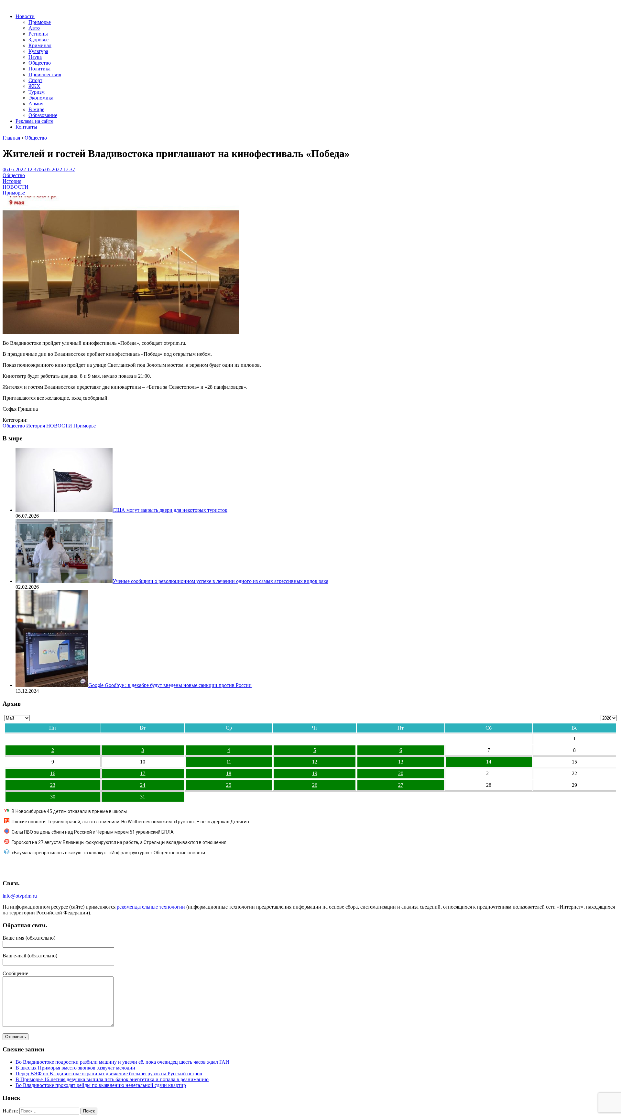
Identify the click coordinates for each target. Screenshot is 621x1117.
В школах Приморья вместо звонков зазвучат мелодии (75, 1067)
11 (228, 761)
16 (52, 773)
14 (488, 761)
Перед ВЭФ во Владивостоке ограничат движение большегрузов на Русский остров (109, 1073)
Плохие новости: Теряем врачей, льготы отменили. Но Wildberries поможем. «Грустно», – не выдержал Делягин (130, 821)
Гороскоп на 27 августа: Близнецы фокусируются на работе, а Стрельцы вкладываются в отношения (119, 842)
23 (52, 785)
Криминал (39, 45)
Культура (38, 51)
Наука (35, 57)
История (12, 181)
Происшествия (44, 74)
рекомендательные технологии (151, 907)
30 (52, 796)
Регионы (38, 34)
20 (400, 773)
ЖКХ (34, 86)
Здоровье (38, 39)
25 (228, 785)
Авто (34, 28)
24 (142, 785)
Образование (42, 115)
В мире (36, 109)
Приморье (39, 22)
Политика (39, 68)
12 (314, 761)
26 (314, 785)
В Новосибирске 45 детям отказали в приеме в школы (69, 811)
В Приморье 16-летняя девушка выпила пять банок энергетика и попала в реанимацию (112, 1079)
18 (228, 773)
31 (142, 796)
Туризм (36, 92)
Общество (39, 63)
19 (314, 773)
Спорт (35, 80)
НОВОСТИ (15, 187)
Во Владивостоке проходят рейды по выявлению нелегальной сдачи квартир (101, 1085)
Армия (35, 103)
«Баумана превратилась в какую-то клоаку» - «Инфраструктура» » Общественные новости (108, 852)
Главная (11, 138)
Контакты (26, 127)
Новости (25, 16)
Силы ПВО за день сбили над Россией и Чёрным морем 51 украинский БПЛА (93, 832)
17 (142, 773)
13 (400, 761)
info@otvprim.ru (20, 896)
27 (400, 785)
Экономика (40, 97)
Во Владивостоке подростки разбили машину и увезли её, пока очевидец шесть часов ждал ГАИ (122, 1062)
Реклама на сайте (34, 121)
